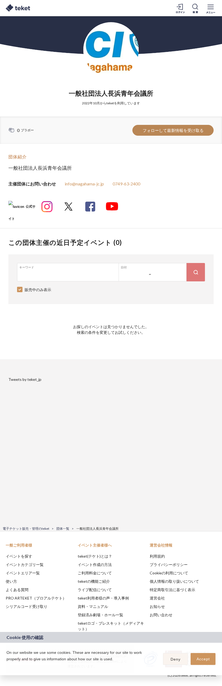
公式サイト (21, 208)
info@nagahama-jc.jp (84, 183)
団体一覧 (62, 529)
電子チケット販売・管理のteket (26, 529)
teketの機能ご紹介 (94, 581)
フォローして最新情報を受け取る (173, 130)
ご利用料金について (95, 573)
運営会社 (157, 598)
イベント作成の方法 (95, 564)
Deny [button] (176, 659)
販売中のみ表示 (38, 289)
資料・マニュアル (93, 606)
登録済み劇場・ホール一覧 (100, 614)
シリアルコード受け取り (26, 606)
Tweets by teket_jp (24, 379)
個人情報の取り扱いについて (174, 581)
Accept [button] (203, 659)
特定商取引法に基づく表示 (172, 589)
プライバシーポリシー (169, 564)
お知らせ (157, 606)
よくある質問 (17, 589)
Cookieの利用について (169, 573)
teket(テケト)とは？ (95, 556)
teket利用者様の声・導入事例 (103, 598)
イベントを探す (19, 556)
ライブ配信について (95, 589)
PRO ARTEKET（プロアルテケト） (36, 598)
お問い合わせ (161, 614)
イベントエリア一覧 (23, 573)
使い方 (11, 581)
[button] (7, 666)
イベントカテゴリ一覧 (25, 564)
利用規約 (157, 556)
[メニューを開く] (211, 8)
